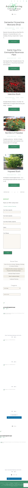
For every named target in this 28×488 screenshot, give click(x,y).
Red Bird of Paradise (14, 133)
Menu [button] (15, 14)
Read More (14, 41)
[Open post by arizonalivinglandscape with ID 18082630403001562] (14, 350)
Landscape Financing (14, 279)
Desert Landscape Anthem (14, 276)
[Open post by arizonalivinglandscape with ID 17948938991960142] (14, 374)
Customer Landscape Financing (10, 206)
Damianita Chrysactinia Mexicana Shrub (14, 23)
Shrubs (17, 28)
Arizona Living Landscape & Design (14, 7)
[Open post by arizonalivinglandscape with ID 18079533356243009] (14, 323)
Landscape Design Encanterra (14, 273)
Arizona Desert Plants (9, 28)
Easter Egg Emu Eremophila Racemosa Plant (14, 52)
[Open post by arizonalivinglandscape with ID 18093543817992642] (14, 399)
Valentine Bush (14, 94)
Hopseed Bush (14, 171)
